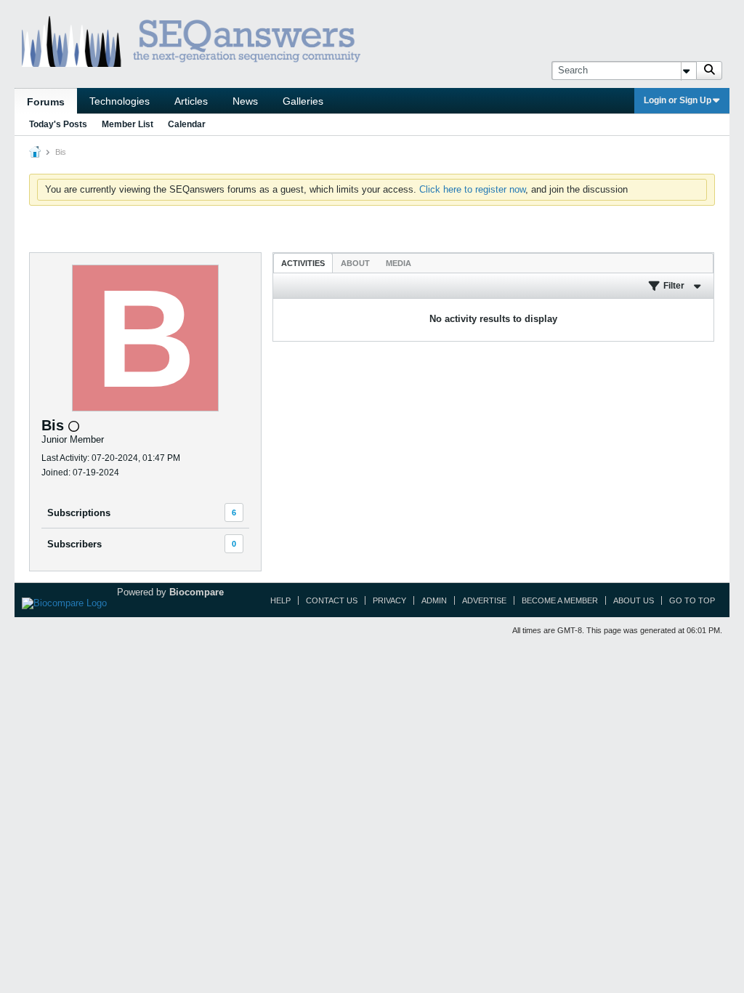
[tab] (303, 263)
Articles (191, 101)
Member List (127, 124)
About (355, 263)
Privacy (389, 600)
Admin (434, 600)
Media (398, 263)
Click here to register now (472, 189)
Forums (46, 102)
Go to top (692, 600)
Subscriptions (78, 512)
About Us (633, 600)
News (245, 101)
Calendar (187, 124)
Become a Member (560, 600)
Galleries (303, 101)
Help (280, 600)
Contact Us (331, 600)
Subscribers (74, 544)
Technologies (119, 101)
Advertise (484, 600)
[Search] (709, 70)
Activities (303, 263)
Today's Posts (58, 124)
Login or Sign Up (677, 100)
